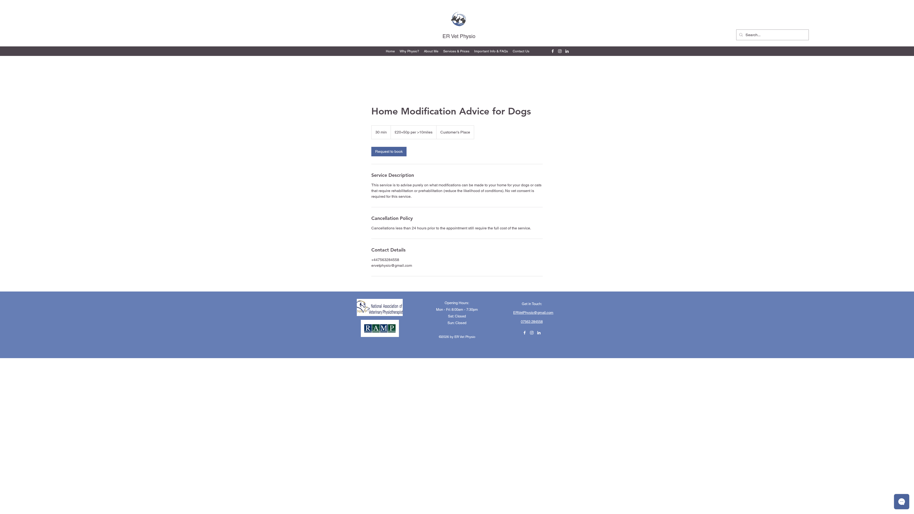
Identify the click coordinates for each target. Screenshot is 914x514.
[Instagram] (559, 51)
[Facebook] (552, 51)
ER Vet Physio (458, 36)
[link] (389, 151)
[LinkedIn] (567, 51)
